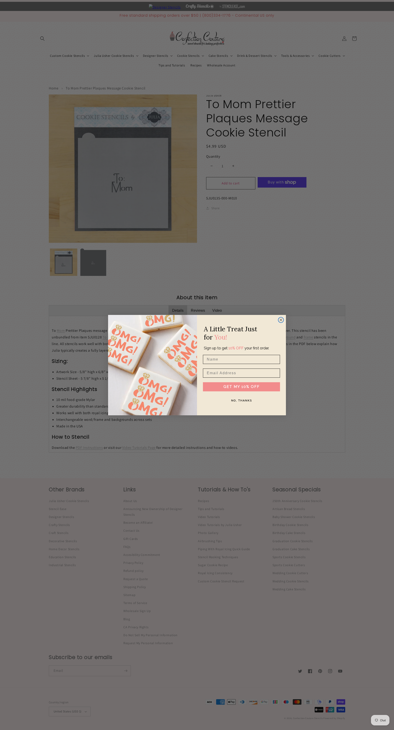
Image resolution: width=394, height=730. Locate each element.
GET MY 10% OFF (241, 387)
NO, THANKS (241, 400)
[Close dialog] (281, 320)
